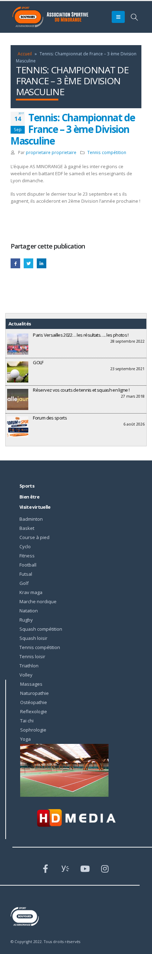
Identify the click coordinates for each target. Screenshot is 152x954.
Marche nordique (38, 601)
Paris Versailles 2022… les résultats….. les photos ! (80, 335)
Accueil (25, 54)
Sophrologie (33, 730)
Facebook (15, 263)
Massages (31, 684)
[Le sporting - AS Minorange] (55, 17)
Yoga (25, 739)
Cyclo (25, 546)
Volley (26, 675)
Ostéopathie (33, 702)
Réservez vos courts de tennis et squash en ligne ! (81, 390)
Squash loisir (33, 638)
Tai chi (27, 720)
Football (27, 565)
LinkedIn (41, 263)
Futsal (25, 574)
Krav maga (30, 592)
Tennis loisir (32, 656)
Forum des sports (50, 418)
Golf (24, 583)
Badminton (31, 519)
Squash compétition (40, 629)
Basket (26, 528)
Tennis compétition (106, 152)
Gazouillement (28, 263)
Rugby (26, 620)
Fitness (27, 555)
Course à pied (34, 537)
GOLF (38, 362)
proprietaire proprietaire (51, 152)
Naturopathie (34, 693)
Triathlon (29, 665)
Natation (28, 610)
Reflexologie (33, 711)
